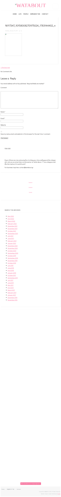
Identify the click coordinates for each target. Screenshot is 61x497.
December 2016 (12, 297)
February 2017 (12, 293)
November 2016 (12, 300)
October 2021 (12, 231)
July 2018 (10, 265)
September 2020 (13, 253)
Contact (45, 14)
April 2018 (11, 270)
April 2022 (11, 219)
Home (15, 14)
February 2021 (12, 241)
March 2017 (11, 290)
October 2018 (12, 263)
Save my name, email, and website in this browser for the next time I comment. (25, 134)
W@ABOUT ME (10, 489)
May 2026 (11, 216)
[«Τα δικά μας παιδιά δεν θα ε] (7, 391)
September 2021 (13, 233)
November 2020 (13, 248)
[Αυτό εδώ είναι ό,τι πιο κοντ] (19, 323)
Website (3, 125)
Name (3, 112)
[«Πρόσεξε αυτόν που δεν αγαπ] (42, 396)
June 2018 (11, 268)
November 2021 (12, 228)
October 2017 (12, 275)
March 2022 (11, 221)
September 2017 (13, 278)
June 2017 (11, 283)
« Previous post (5, 67)
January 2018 (12, 273)
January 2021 (12, 243)
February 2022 (12, 224)
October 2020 (12, 251)
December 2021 (12, 226)
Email (3, 118)
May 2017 (10, 285)
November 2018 (12, 260)
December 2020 (13, 246)
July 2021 (10, 236)
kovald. (59, 493)
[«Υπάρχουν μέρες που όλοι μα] (54, 395)
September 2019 (13, 258)
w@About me (35, 14)
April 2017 (11, 288)
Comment (4, 87)
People (25, 14)
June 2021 (11, 238)
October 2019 (12, 256)
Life (20, 14)
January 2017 (12, 295)
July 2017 (10, 280)
